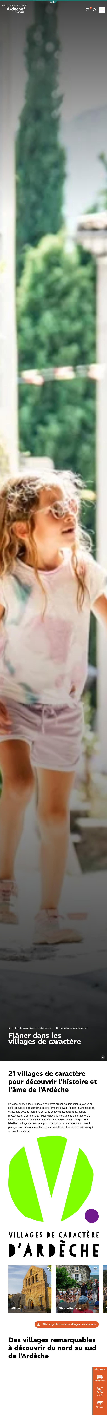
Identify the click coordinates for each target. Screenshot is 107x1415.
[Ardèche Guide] (16, 10)
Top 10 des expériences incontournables (33, 1028)
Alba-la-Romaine (69, 1308)
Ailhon (15, 1308)
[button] (53, 2)
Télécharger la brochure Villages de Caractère (68, 1324)
